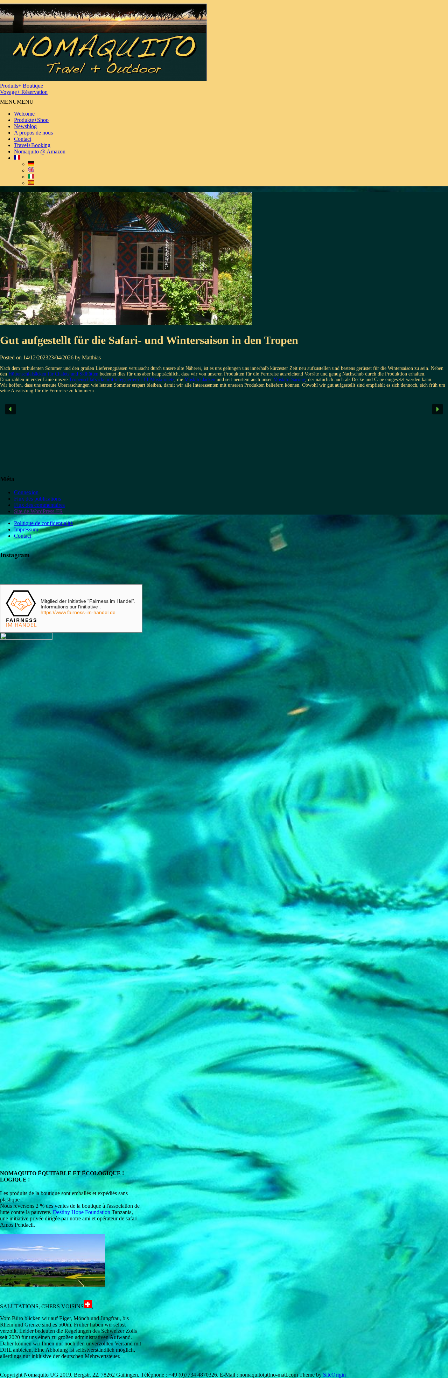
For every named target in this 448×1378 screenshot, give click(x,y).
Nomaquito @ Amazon (39, 151)
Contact (22, 139)
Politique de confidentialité (43, 523)
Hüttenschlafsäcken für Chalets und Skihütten (53, 374)
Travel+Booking (32, 145)
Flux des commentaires (39, 505)
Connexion (26, 492)
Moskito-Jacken (199, 379)
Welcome (24, 114)
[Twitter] (3, 569)
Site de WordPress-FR (38, 511)
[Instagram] (13, 569)
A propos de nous (33, 133)
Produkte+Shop (31, 120)
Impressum (26, 529)
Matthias (91, 357)
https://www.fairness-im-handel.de (78, 612)
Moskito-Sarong (289, 379)
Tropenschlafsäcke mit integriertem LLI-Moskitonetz (121, 379)
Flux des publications (37, 499)
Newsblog (25, 126)
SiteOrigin (334, 1375)
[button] (17, 102)
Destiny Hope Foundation (81, 1212)
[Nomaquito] (103, 79)
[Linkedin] (8, 569)
